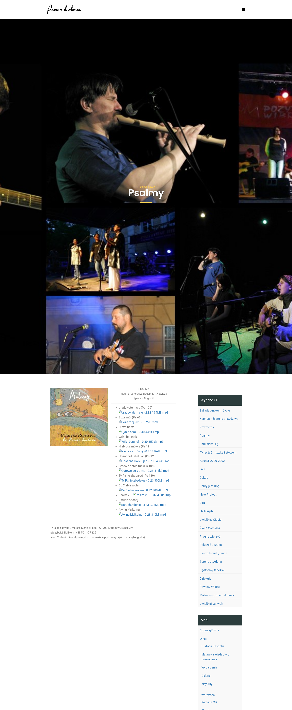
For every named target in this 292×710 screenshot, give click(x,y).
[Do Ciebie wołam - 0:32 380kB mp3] (143, 490)
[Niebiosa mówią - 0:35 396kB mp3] (143, 451)
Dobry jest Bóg (209, 486)
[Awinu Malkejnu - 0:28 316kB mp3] (142, 514)
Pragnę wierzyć (210, 536)
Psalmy (205, 435)
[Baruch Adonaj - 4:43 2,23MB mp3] (142, 505)
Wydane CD (209, 702)
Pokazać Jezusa (211, 545)
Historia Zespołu (212, 646)
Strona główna (209, 630)
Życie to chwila (210, 528)
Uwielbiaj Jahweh (211, 603)
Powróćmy (207, 427)
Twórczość (207, 695)
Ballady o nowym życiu (215, 410)
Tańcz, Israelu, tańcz (213, 553)
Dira (202, 502)
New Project (208, 494)
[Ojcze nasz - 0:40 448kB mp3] (140, 432)
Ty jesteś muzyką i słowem (218, 452)
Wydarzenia (209, 667)
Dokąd (204, 477)
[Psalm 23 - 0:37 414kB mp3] (152, 495)
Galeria (206, 675)
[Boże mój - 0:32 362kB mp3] (138, 422)
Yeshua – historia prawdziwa (219, 418)
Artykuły (206, 684)
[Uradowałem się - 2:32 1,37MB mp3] (143, 412)
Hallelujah (206, 511)
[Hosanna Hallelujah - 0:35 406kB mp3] (145, 461)
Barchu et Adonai (211, 561)
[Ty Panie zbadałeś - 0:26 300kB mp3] (144, 480)
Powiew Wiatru (210, 587)
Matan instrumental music (217, 595)
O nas (203, 638)
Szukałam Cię (209, 444)
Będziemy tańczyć (212, 570)
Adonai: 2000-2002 (212, 460)
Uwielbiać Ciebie (211, 519)
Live (202, 469)
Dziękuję (205, 578)
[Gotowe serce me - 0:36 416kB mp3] (144, 470)
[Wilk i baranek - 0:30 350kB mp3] (141, 441)
